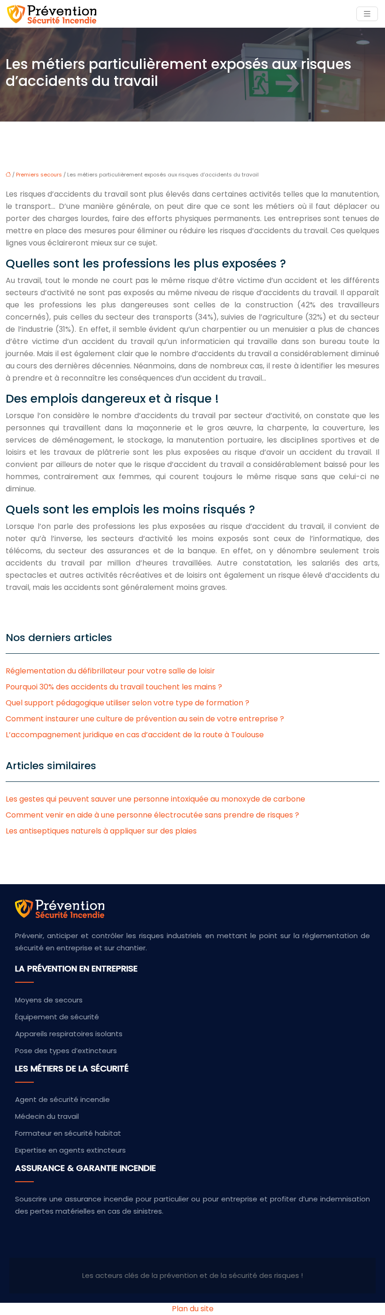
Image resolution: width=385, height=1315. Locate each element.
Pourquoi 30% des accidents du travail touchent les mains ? (114, 686)
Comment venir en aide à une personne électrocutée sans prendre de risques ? (152, 815)
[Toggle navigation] (367, 14)
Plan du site (193, 1308)
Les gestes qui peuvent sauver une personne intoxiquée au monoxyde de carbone (155, 799)
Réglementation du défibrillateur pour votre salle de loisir (110, 670)
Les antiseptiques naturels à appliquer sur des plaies (101, 831)
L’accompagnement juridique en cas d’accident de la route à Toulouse (135, 734)
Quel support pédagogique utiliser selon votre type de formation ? (127, 702)
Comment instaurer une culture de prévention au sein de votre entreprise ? (145, 718)
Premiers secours (39, 174)
